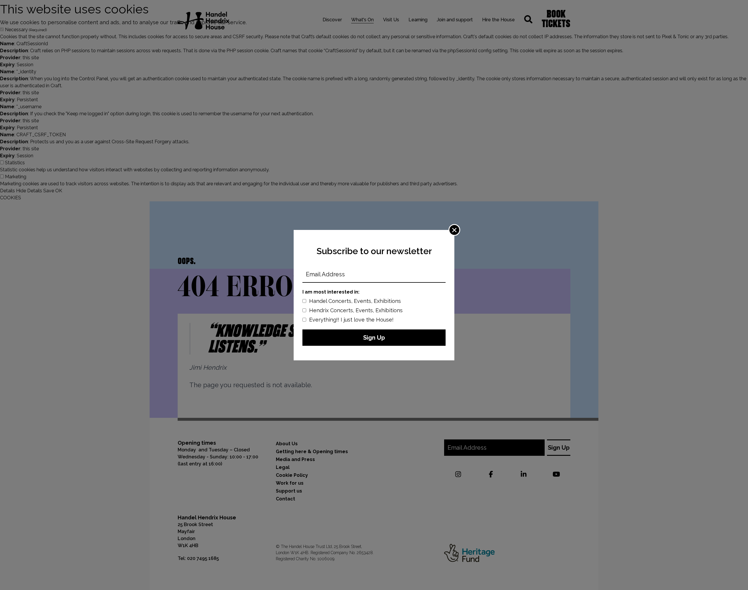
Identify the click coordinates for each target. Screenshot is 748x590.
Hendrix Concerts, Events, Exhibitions (356, 310)
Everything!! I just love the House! (351, 320)
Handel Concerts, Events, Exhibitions (355, 301)
